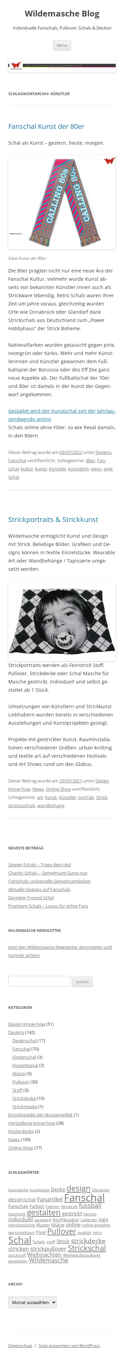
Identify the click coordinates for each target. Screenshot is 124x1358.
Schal (13, 477)
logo (103, 1219)
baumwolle (18, 1190)
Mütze (18, 1073)
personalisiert (21, 1232)
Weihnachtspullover (82, 1255)
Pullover (20, 1082)
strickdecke (88, 1240)
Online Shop (58, 789)
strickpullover (48, 1248)
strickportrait (21, 805)
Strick (101, 797)
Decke (58, 1189)
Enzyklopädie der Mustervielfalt (40, 1115)
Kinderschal (24, 1057)
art (40, 797)
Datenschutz (20, 1345)
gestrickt (72, 1213)
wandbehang (50, 805)
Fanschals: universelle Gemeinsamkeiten (49, 881)
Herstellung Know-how (31, 1123)
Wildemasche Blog (62, 13)
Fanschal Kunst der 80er (46, 126)
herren (89, 1213)
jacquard (42, 1219)
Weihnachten (44, 1254)
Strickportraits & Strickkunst (53, 519)
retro (97, 1232)
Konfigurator (66, 1219)
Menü (62, 45)
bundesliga (39, 1190)
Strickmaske (24, 1106)
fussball (90, 1205)
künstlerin (78, 469)
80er (90, 460)
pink (108, 469)
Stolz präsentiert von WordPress (69, 1345)
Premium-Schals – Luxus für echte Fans (48, 906)
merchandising (21, 1225)
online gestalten (96, 1225)
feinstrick (69, 1206)
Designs (103, 452)
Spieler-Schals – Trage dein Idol (39, 864)
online (73, 1224)
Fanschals (18, 1206)
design (78, 1188)
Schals (39, 1241)
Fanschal (17, 460)
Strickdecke (24, 1098)
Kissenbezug (25, 1065)
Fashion (52, 1206)
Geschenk (16, 1214)
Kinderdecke (21, 1131)
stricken (18, 1249)
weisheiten (18, 1261)
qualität (84, 1232)
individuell (20, 1219)
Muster (43, 1224)
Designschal (24, 1040)
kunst (41, 469)
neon (96, 469)
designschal (22, 1199)
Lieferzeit (89, 1219)
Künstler (57, 469)
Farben (37, 1206)
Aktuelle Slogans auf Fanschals (39, 889)
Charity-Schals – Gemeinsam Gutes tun (47, 873)
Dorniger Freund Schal (31, 897)
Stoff (17, 1090)
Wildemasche (48, 1260)
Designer (101, 1189)
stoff (50, 1241)
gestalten (44, 1212)
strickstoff (17, 1255)
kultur (27, 469)
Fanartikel (50, 1199)
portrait (86, 797)
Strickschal (87, 1248)
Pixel (41, 1232)
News (38, 789)
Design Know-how (26, 1024)
